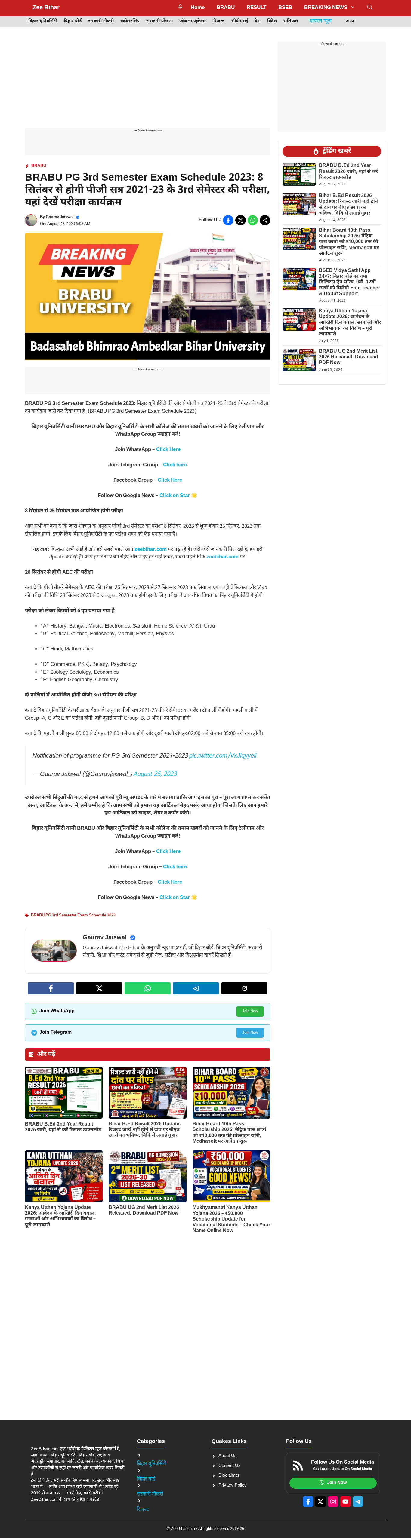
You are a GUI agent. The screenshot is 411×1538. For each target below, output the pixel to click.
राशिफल (290, 21)
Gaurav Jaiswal (60, 217)
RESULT (256, 8)
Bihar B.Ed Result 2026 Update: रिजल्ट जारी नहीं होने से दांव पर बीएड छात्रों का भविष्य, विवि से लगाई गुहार (145, 1130)
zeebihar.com (150, 549)
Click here (175, 465)
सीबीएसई (239, 21)
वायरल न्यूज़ (321, 21)
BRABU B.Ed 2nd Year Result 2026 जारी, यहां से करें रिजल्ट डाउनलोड (63, 1127)
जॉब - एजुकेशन (193, 21)
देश (258, 21)
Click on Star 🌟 (178, 496)
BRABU (226, 8)
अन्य (350, 21)
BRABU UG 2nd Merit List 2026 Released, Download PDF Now (144, 1211)
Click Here (168, 449)
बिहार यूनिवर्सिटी (42, 21)
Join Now (250, 1011)
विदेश (272, 21)
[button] (370, 7)
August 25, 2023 (155, 774)
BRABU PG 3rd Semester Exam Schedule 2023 (73, 915)
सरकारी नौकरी (101, 21)
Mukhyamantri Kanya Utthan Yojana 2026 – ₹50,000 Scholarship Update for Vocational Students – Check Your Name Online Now (231, 1219)
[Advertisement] (147, 84)
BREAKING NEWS (325, 8)
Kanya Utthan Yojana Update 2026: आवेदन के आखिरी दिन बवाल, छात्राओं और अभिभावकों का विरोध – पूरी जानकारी (60, 1216)
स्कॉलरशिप (130, 21)
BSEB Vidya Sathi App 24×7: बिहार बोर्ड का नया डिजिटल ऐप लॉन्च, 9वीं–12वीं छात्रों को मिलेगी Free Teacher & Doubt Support (349, 282)
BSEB (285, 8)
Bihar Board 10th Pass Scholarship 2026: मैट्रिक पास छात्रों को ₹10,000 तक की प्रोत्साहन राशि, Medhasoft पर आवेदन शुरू (229, 1133)
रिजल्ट (219, 21)
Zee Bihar (46, 8)
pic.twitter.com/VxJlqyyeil (222, 756)
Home (198, 8)
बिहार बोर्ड (73, 21)
